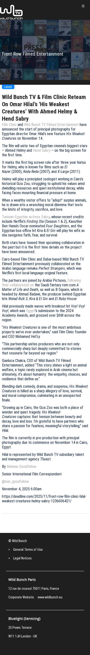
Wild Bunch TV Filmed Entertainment (51, 124)
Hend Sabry (41, 150)
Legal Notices (22, 558)
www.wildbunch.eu (50, 597)
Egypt (30, 310)
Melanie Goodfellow (21, 466)
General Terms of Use (28, 549)
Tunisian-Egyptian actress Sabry (26, 217)
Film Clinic (9, 124)
